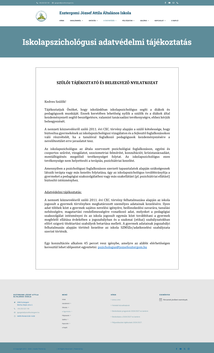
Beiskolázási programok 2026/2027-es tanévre (130, 311)
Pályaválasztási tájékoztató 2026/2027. (127, 322)
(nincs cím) (116, 300)
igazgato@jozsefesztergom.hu (28, 312)
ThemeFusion (51, 349)
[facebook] (165, 3)
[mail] (173, 3)
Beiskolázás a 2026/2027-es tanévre (126, 317)
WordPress (87, 349)
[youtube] (169, 3)
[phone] (177, 3)
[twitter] (184, 349)
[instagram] (188, 349)
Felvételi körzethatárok (121, 305)
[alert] (180, 299)
